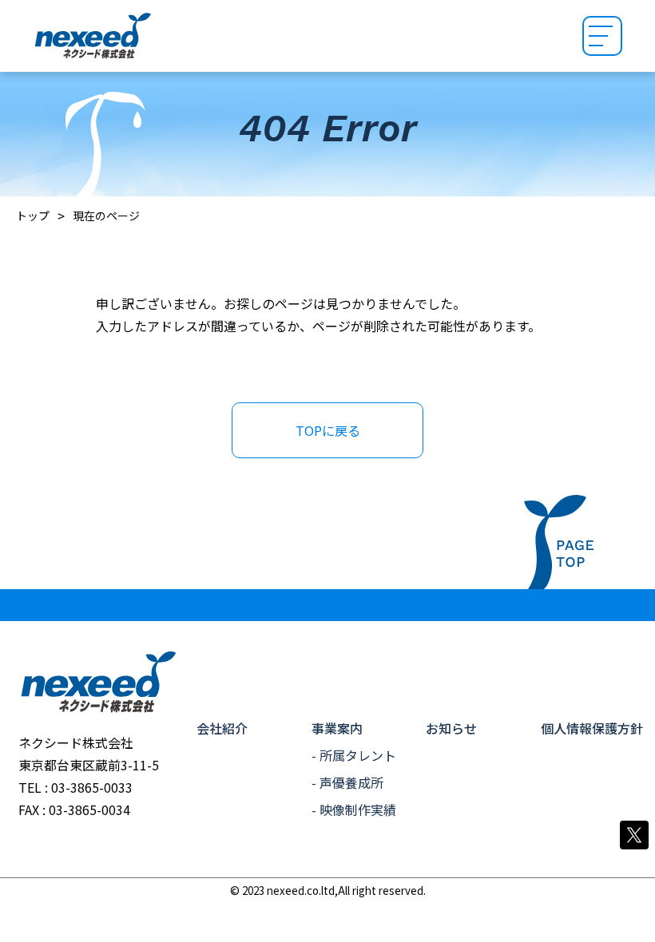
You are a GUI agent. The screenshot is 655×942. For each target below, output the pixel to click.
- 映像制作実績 (354, 809)
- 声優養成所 (347, 782)
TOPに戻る (328, 430)
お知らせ (451, 728)
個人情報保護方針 (592, 728)
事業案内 (337, 728)
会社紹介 (222, 728)
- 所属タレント (354, 755)
